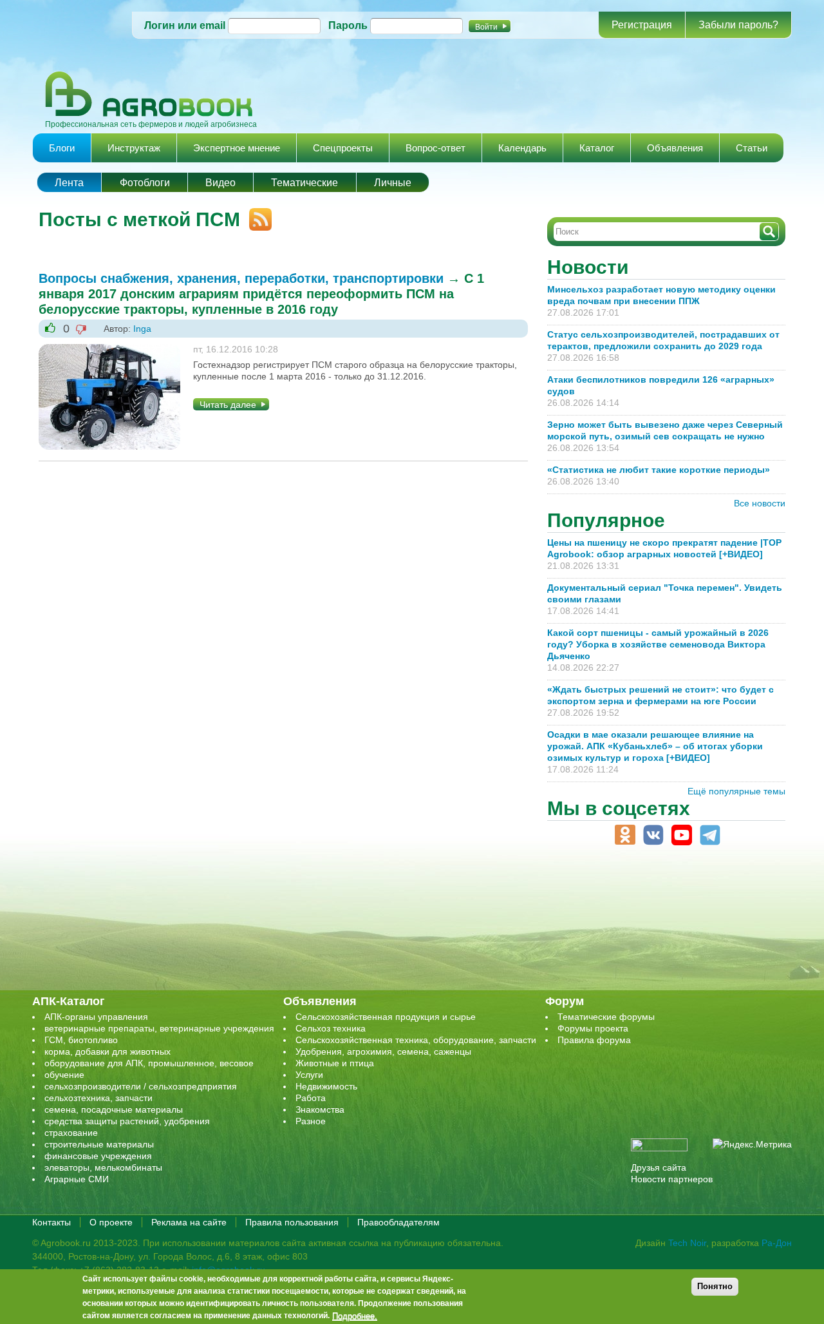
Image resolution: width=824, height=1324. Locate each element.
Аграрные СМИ (76, 1179)
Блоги (62, 147)
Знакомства (319, 1109)
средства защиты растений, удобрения (127, 1121)
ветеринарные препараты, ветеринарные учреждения (159, 1028)
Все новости (759, 503)
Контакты (51, 1222)
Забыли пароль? (738, 24)
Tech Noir (687, 1243)
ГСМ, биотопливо (81, 1040)
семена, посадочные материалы (113, 1109)
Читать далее (228, 404)
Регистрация (642, 24)
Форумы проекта (592, 1028)
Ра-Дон (777, 1243)
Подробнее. (354, 1315)
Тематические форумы (606, 1017)
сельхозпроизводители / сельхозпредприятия (140, 1086)
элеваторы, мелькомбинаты (103, 1167)
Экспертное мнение (236, 147)
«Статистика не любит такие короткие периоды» (658, 470)
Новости (587, 267)
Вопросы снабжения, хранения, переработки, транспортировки (241, 278)
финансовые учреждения (98, 1156)
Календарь (522, 147)
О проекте (111, 1222)
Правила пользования (292, 1222)
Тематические (304, 182)
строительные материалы (99, 1144)
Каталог (596, 147)
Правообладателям (398, 1222)
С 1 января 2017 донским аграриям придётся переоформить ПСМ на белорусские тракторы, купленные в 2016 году (261, 293)
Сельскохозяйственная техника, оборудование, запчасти (415, 1040)
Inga (142, 328)
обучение (64, 1075)
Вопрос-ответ (435, 147)
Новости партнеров (672, 1179)
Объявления (675, 147)
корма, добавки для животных (107, 1051)
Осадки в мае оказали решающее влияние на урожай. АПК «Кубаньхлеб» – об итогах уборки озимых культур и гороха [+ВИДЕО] (655, 746)
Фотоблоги (145, 182)
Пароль (348, 25)
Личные (392, 182)
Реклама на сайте (189, 1222)
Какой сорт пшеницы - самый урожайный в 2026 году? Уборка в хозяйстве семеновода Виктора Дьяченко (658, 644)
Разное (310, 1121)
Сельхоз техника (330, 1028)
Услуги (309, 1075)
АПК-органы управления (96, 1017)
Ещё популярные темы (736, 791)
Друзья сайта (658, 1167)
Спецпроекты (343, 147)
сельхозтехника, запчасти (98, 1098)
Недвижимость (326, 1086)
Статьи (751, 147)
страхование (71, 1132)
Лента (69, 182)
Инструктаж (134, 147)
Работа (310, 1098)
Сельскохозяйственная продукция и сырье (385, 1017)
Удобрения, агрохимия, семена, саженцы (383, 1051)
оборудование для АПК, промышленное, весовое (149, 1063)
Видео (220, 182)
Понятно (715, 1286)
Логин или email (184, 25)
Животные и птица (334, 1063)
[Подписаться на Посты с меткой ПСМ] (256, 214)
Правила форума (594, 1040)
